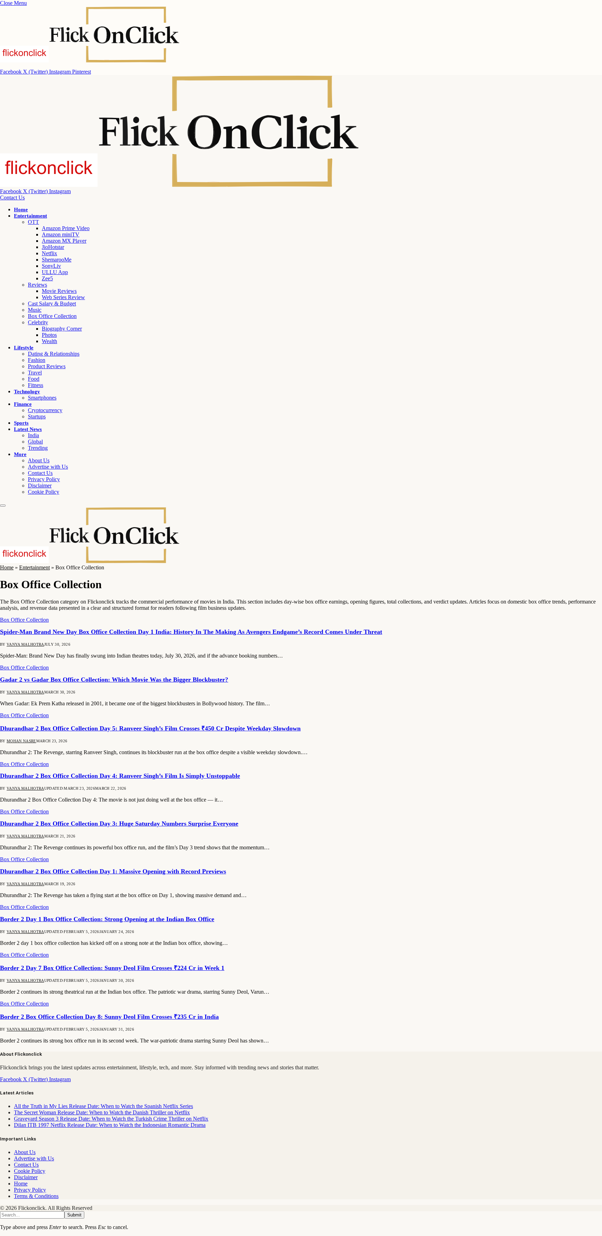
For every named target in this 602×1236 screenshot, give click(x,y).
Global (35, 442)
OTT (33, 222)
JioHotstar (53, 247)
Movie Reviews (59, 291)
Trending (38, 448)
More (20, 454)
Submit (74, 1215)
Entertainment (30, 216)
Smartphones (42, 398)
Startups (37, 416)
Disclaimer (40, 485)
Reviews (37, 285)
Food (33, 379)
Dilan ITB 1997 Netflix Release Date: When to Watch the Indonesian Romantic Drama (110, 1125)
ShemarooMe (56, 260)
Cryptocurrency (45, 410)
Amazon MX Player (64, 241)
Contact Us (12, 197)
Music (34, 310)
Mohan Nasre (21, 741)
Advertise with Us (48, 467)
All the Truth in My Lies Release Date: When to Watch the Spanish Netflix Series (103, 1106)
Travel (35, 373)
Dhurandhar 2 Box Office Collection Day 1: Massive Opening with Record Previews (113, 871)
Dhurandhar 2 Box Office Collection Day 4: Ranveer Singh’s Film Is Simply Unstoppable (120, 775)
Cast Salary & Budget (52, 303)
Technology (27, 391)
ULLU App (55, 272)
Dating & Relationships (53, 354)
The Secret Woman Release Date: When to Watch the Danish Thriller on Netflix (102, 1112)
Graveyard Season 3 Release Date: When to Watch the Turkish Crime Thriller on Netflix (111, 1119)
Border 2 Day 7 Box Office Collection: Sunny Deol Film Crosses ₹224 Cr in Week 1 (112, 967)
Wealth (49, 341)
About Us (38, 460)
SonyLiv (51, 266)
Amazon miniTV (60, 234)
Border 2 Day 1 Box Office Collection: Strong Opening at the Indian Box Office (107, 919)
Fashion (36, 360)
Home (21, 209)
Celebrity (38, 322)
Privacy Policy (44, 479)
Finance (23, 404)
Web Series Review (63, 297)
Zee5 (47, 278)
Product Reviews (46, 366)
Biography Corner (62, 329)
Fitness (35, 385)
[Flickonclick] (180, 185)
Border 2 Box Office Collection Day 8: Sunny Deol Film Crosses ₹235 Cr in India (109, 1016)
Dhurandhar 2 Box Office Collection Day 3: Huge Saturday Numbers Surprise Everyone (119, 823)
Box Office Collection (52, 316)
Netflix (49, 253)
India (33, 435)
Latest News (28, 429)
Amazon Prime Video (66, 228)
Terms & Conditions (36, 1196)
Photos (49, 335)
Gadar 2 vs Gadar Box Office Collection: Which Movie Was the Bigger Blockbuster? (114, 679)
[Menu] (3, 506)
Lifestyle (23, 347)
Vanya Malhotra (25, 644)
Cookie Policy (43, 492)
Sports (21, 423)
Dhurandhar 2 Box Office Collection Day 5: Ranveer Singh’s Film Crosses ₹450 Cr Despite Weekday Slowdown (150, 728)
